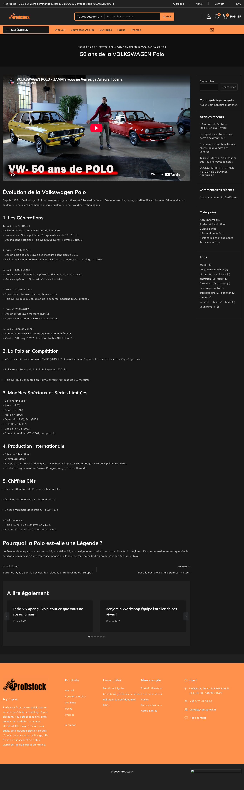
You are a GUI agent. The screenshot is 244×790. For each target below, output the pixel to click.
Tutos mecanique (210, 242)
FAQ (238, 3)
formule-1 (208, 283)
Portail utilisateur (151, 688)
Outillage (105, 29)
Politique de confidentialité (119, 699)
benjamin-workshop (214, 269)
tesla (230, 302)
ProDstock (127, 771)
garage (224, 283)
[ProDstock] (20, 16)
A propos (178, 3)
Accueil (60, 29)
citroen (206, 274)
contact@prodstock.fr (203, 709)
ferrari (222, 278)
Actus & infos (149, 710)
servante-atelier (211, 302)
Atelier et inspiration (212, 224)
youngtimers (209, 306)
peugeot (228, 292)
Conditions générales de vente (122, 694)
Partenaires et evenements (216, 237)
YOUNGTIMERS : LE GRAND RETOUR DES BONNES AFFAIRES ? (217, 171)
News (199, 3)
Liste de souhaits (151, 694)
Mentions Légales (114, 688)
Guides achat (208, 228)
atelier (205, 264)
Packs (121, 29)
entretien (207, 278)
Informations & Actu (110, 46)
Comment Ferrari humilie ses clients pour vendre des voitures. (217, 148)
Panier (145, 699)
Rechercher (207, 81)
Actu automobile (210, 219)
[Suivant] (185, 616)
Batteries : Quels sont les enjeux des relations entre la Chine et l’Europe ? (48, 569)
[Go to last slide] (6, 616)
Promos (136, 29)
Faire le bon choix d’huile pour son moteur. (164, 569)
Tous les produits (151, 705)
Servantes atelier (82, 29)
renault (206, 297)
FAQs (106, 705)
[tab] (89, 636)
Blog (92, 46)
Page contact (198, 717)
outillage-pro (209, 292)
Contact (219, 3)
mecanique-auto (212, 288)
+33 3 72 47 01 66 (201, 701)
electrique (222, 274)
